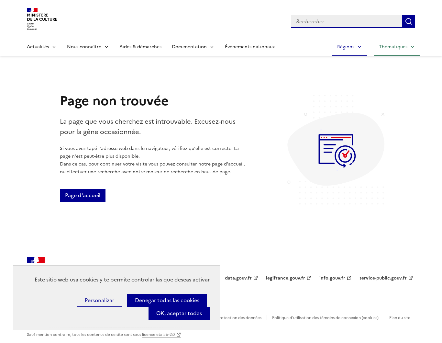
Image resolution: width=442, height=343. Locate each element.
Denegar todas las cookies (167, 300)
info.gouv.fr (332, 278)
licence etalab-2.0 (158, 334)
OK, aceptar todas (179, 313)
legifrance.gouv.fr (285, 278)
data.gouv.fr (238, 278)
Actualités (38, 46)
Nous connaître (84, 46)
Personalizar (99, 300)
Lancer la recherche (408, 21)
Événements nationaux (250, 46)
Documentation (189, 46)
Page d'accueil (82, 195)
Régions (345, 46)
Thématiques (393, 46)
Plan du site (399, 318)
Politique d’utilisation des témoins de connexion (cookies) (325, 318)
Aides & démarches (140, 46)
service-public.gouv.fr (383, 278)
